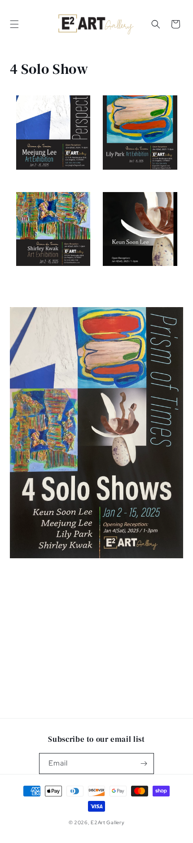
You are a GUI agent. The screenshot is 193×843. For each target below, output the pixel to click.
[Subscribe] (144, 763)
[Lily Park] (140, 175)
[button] (14, 24)
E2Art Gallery (107, 822)
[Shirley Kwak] (53, 271)
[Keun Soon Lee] (140, 271)
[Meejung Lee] (53, 175)
